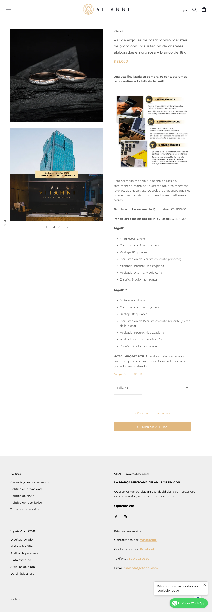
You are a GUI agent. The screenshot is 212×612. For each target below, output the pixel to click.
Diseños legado (21, 539)
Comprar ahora (152, 427)
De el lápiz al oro (22, 573)
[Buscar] (194, 9)
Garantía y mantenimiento (29, 482)
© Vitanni (15, 599)
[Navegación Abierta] (8, 9)
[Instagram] (125, 516)
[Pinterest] (141, 374)
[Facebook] (130, 374)
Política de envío (22, 496)
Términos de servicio (25, 509)
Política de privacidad (26, 489)
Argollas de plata (22, 567)
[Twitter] (135, 374)
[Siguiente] (67, 227)
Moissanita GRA (21, 546)
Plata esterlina (20, 560)
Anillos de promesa (24, 553)
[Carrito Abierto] (204, 9)
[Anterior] (46, 227)
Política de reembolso (26, 502)
